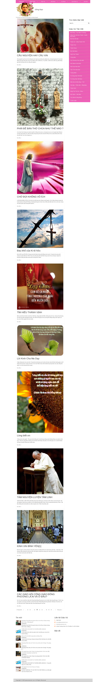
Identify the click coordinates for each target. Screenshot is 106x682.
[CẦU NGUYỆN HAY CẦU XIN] (40, 36)
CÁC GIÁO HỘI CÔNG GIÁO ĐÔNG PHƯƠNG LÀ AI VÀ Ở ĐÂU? (36, 595)
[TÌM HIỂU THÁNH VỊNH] (40, 286)
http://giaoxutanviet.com (61, 624)
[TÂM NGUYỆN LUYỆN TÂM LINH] (40, 471)
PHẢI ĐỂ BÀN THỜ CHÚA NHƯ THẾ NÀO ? (40, 128)
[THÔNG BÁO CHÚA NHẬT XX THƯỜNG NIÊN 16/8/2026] (18, 662)
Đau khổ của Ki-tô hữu (28, 250)
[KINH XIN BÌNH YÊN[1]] (40, 526)
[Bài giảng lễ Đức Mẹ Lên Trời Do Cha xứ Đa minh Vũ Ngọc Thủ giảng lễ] (18, 645)
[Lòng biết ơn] (40, 402)
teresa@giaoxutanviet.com (62, 622)
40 (46, 609)
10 (27, 609)
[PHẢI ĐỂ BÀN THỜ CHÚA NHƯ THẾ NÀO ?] (40, 97)
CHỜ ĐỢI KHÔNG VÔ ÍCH (31, 196)
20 (30, 609)
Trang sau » (59, 609)
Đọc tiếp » (19, 64)
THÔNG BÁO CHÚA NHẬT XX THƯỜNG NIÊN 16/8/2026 (34, 660)
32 (42, 609)
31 (39, 609)
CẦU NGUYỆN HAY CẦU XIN (32, 55)
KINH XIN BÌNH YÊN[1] (29, 546)
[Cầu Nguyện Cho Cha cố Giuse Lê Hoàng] (18, 669)
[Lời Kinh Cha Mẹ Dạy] (40, 340)
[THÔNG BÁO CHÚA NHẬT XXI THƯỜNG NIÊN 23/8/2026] (18, 631)
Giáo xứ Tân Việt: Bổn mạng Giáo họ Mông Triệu (32, 636)
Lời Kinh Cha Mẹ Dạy (28, 358)
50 (48, 609)
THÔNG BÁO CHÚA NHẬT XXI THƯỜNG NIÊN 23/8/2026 (34, 629)
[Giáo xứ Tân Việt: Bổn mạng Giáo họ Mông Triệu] (18, 638)
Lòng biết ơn (23, 435)
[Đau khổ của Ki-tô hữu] (40, 229)
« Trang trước (19, 609)
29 (34, 609)
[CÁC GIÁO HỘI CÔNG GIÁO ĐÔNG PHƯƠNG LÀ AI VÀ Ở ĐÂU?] (40, 575)
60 (51, 609)
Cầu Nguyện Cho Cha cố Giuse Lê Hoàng (30, 666)
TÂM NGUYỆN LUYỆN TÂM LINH (34, 497)
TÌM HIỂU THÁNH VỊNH (29, 312)
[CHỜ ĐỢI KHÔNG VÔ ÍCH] (40, 167)
